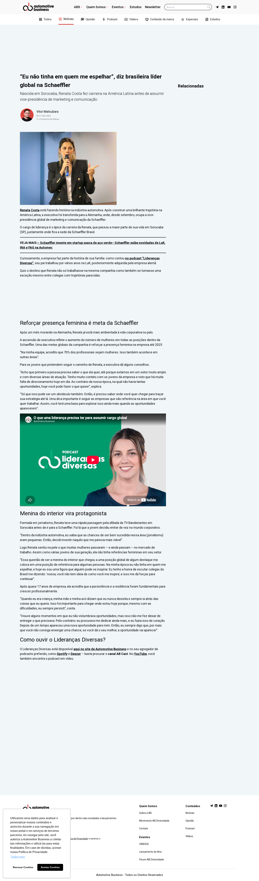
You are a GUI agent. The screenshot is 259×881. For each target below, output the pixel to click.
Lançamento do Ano (150, 851)
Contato (143, 828)
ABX (77, 7)
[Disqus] (129, 725)
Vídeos (133, 19)
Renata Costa (29, 210)
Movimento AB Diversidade (154, 820)
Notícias (68, 19)
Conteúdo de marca (162, 19)
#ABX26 (144, 844)
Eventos (118, 7)
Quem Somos (96, 7)
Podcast (112, 19)
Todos (47, 19)
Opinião (90, 19)
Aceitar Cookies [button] (50, 867)
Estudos (135, 7)
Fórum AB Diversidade (151, 859)
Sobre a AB (145, 813)
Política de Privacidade (77, 838)
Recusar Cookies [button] (23, 867)
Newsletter (153, 7)
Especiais (192, 19)
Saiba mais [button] (18, 856)
